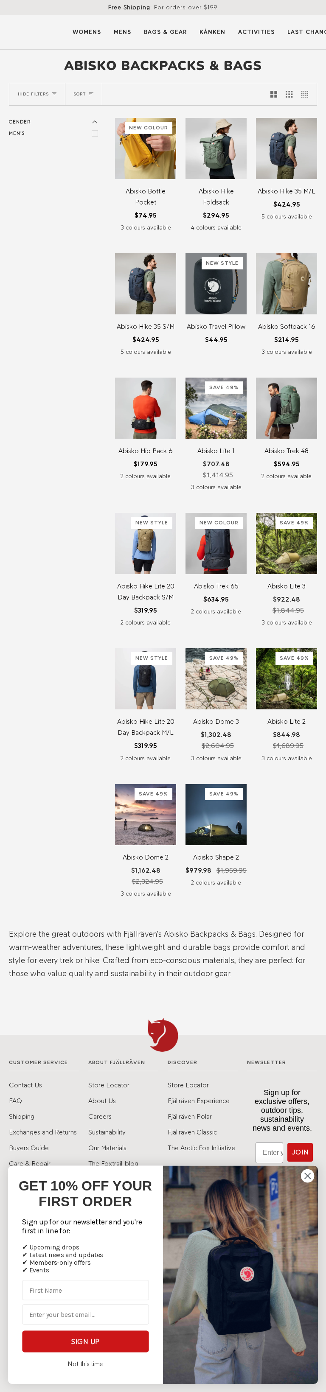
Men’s (17, 133)
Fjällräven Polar (190, 1116)
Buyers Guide (29, 1148)
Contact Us (25, 1085)
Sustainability (107, 1132)
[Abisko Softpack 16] (286, 283)
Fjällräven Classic (192, 1132)
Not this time (85, 1364)
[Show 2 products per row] (273, 94)
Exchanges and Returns (43, 1132)
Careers (100, 1116)
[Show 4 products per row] (307, 94)
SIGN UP (85, 1341)
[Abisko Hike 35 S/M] (145, 283)
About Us (102, 1101)
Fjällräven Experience (199, 1101)
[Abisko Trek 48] (286, 408)
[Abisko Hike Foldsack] (216, 148)
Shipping (21, 1116)
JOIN (300, 1152)
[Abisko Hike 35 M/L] (286, 148)
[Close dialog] (308, 1176)
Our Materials (107, 1148)
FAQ (15, 1101)
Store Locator (108, 1085)
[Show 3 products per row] (289, 94)
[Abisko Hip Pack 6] (145, 408)
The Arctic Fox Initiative (201, 1148)
